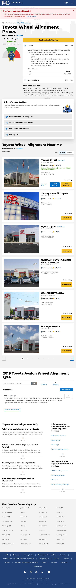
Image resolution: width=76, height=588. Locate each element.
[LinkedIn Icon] (42, 572)
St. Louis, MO (42, 508)
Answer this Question (12, 409)
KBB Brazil (64, 562)
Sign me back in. (31, 16)
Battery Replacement (58, 436)
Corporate (7, 562)
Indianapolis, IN (25, 535)
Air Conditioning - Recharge (60, 484)
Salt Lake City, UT (62, 530)
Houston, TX (60, 521)
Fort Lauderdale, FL (8, 544)
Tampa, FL (23, 521)
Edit (18, 23)
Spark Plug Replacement (59, 449)
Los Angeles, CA (7, 512)
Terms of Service (43, 584)
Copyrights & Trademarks (13, 584)
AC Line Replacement (58, 475)
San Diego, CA (6, 526)
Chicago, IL (23, 530)
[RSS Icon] (36, 572)
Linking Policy (52, 584)
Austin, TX (60, 508)
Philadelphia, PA (43, 544)
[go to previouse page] (72, 359)
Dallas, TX (59, 512)
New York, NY (42, 517)
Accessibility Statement (64, 584)
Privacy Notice (28, 555)
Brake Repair (55, 440)
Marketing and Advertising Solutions (26, 562)
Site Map (54, 562)
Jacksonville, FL (25, 508)
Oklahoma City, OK (44, 535)
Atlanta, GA (23, 526)
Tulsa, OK (41, 530)
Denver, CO (5, 539)
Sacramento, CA (7, 521)
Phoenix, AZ (6, 508)
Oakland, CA (6, 517)
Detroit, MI (23, 539)
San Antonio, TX (61, 526)
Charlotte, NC (42, 521)
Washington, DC (61, 535)
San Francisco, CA (7, 530)
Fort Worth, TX (61, 517)
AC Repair (54, 480)
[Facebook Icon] (26, 572)
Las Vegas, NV (42, 512)
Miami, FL (23, 512)
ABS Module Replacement (59, 471)
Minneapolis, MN (25, 544)
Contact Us (16, 555)
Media (44, 562)
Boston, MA (41, 539)
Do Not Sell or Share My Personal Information (52, 555)
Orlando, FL (24, 517)
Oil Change (55, 445)
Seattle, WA (60, 539)
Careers (66, 559)
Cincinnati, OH (42, 526)
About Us (56, 559)
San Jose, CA (6, 535)
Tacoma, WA (60, 544)
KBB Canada (38, 566)
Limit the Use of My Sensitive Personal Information (18, 559)
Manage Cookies (44, 559)
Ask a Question (66, 389)
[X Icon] (31, 572)
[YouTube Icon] (48, 572)
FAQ (7, 555)
